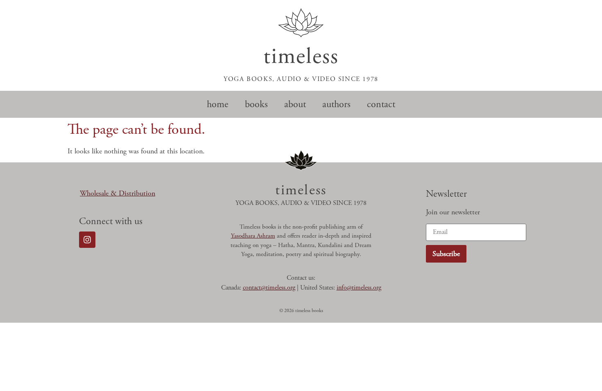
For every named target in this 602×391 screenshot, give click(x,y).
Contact (381, 104)
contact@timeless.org (269, 287)
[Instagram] (87, 239)
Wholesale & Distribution (117, 193)
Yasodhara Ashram (253, 236)
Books (256, 104)
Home (218, 104)
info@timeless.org (359, 287)
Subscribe (446, 253)
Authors (336, 104)
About (295, 104)
